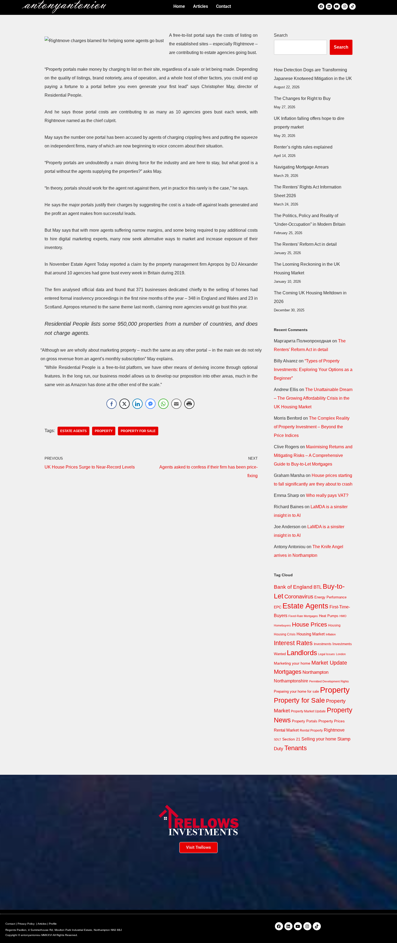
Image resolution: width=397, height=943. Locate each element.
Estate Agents (73, 431)
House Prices (309, 624)
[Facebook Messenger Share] (150, 404)
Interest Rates (293, 642)
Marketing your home (292, 663)
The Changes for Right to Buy (302, 98)
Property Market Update (308, 711)
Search (281, 35)
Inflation (331, 634)
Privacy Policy (26, 923)
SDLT (277, 739)
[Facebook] (321, 6)
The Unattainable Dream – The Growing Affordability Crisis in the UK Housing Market (313, 398)
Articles (42, 923)
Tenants (295, 748)
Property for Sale (138, 431)
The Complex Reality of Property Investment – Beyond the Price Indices (311, 427)
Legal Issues (326, 654)
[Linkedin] (329, 6)
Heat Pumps (328, 616)
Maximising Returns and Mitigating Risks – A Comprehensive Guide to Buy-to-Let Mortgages (313, 455)
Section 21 (291, 739)
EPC (277, 607)
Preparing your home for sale (296, 691)
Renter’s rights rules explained (303, 147)
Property (104, 431)
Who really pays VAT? (327, 495)
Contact (10, 923)
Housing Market (311, 634)
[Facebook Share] (111, 404)
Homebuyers (282, 625)
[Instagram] (344, 6)
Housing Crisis (284, 634)
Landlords (302, 653)
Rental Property (311, 730)
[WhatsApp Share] (163, 404)
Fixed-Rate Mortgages (303, 616)
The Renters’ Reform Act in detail (305, 244)
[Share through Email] (176, 404)
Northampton (315, 672)
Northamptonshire (291, 681)
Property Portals (304, 721)
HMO (342, 616)
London (341, 654)
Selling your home (318, 739)
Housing (334, 625)
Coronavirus (298, 597)
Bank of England (293, 587)
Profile (53, 923)
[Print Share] (189, 404)
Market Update (329, 663)
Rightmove (334, 730)
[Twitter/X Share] (124, 404)
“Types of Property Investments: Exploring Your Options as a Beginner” (313, 369)
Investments (322, 644)
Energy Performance (330, 597)
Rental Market (286, 730)
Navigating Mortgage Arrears (301, 167)
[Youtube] (337, 6)
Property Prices (331, 721)
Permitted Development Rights (329, 681)
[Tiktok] (352, 6)
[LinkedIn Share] (137, 404)
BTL (318, 587)
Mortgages (287, 671)
